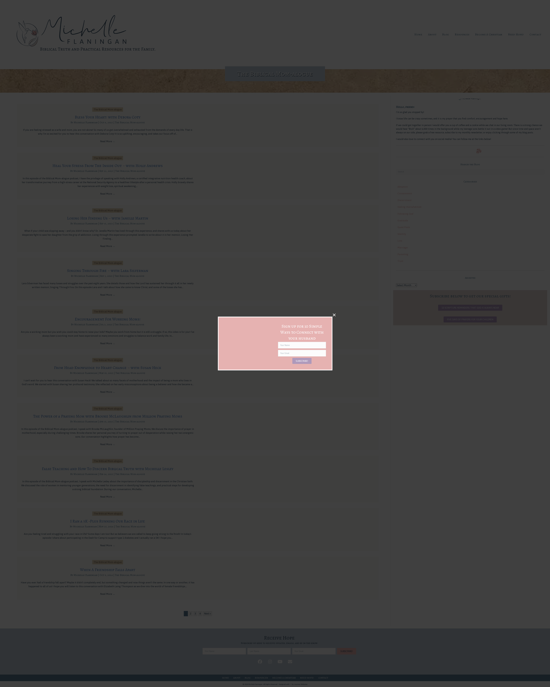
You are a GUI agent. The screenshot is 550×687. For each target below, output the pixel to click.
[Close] (334, 315)
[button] (302, 361)
